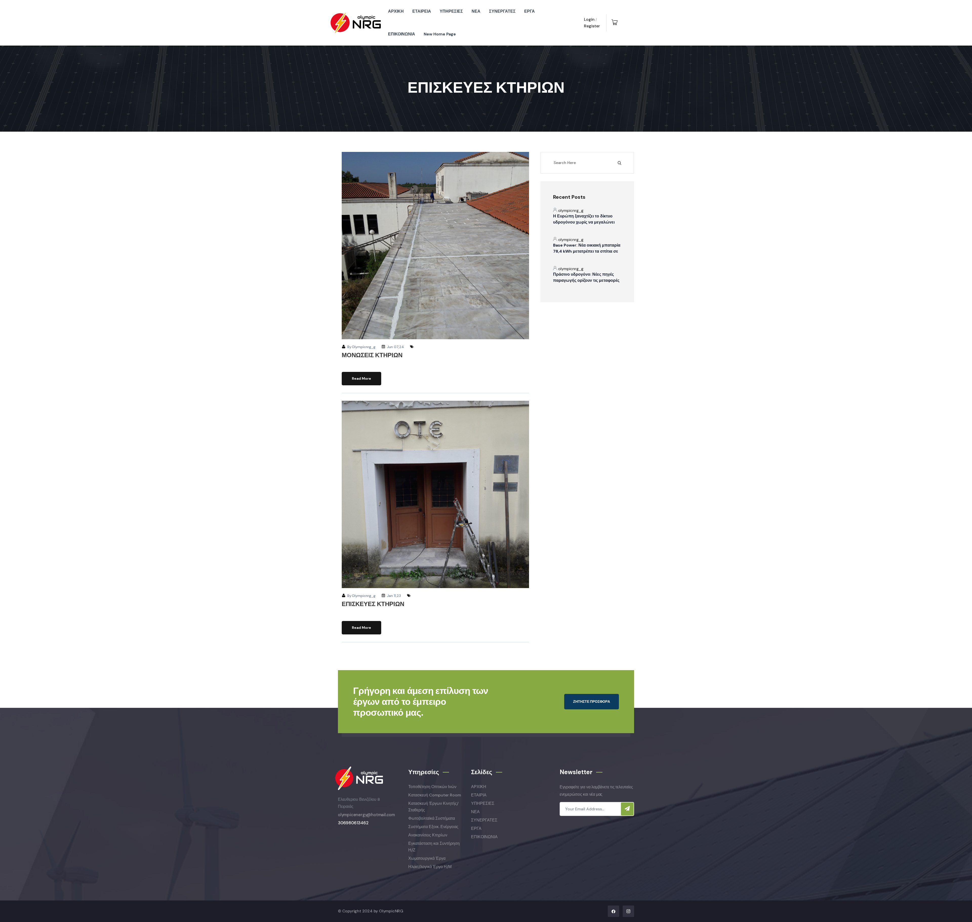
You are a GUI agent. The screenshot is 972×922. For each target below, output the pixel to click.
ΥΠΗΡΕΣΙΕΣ (451, 11)
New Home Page (440, 34)
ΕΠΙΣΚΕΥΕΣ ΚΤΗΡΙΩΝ (373, 604)
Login (589, 19)
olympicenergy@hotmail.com (366, 814)
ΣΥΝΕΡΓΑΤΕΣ (502, 11)
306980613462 (353, 823)
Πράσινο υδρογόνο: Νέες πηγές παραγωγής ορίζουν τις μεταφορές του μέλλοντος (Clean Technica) (586, 280)
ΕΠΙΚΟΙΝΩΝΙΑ (401, 34)
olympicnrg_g (363, 347)
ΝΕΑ (476, 11)
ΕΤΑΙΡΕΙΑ (421, 11)
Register (592, 26)
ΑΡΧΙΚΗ (396, 11)
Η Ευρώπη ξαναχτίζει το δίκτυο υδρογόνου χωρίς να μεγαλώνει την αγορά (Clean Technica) (584, 222)
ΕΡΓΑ (529, 11)
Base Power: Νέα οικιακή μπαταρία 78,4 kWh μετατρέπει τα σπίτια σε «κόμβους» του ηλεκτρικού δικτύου (586, 251)
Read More (361, 378)
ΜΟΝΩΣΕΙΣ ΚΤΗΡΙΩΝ (372, 355)
